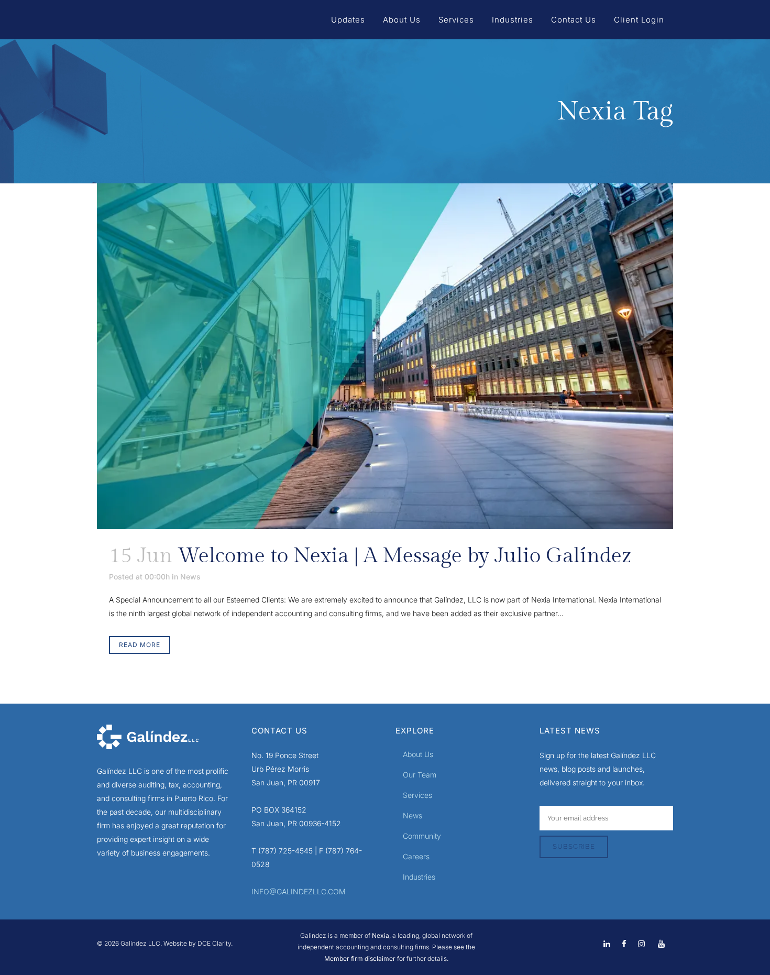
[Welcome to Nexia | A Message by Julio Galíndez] (385, 356)
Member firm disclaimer (359, 958)
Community (422, 835)
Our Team (419, 774)
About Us (418, 754)
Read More (139, 645)
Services (417, 795)
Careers (416, 856)
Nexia (379, 935)
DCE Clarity (214, 943)
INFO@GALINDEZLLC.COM (298, 891)
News (190, 576)
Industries (419, 876)
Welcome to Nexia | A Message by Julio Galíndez (404, 555)
